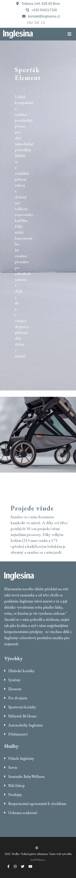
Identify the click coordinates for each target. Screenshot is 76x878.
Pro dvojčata (17, 697)
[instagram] (13, 866)
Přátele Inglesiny (20, 758)
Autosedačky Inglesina (25, 725)
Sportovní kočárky (21, 707)
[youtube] (28, 866)
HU (30, 22)
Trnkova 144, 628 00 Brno (40, 3)
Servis (12, 767)
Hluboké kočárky (21, 670)
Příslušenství (17, 734)
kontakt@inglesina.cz (44, 16)
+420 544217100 (44, 10)
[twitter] (20, 866)
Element (14, 688)
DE (37, 22)
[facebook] (6, 866)
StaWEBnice (37, 860)
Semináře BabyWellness (26, 776)
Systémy (14, 679)
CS (43, 22)
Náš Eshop (16, 785)
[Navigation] (72, 34)
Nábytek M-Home (22, 716)
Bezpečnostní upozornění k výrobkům (36, 803)
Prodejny (14, 794)
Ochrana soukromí (22, 812)
